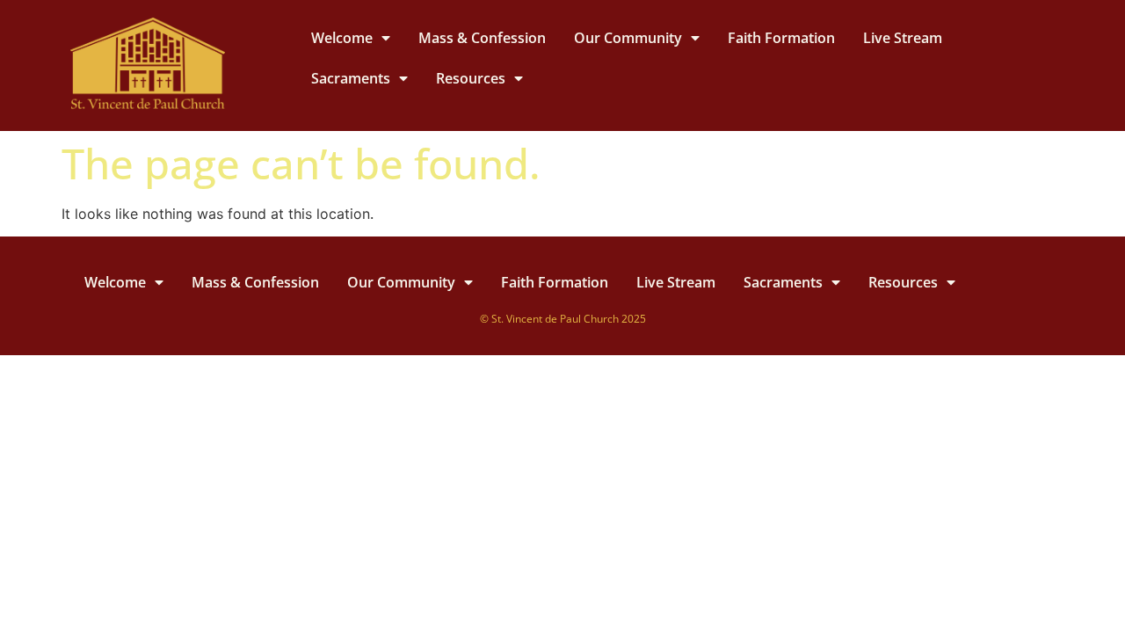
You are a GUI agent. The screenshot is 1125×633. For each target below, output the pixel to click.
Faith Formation (781, 37)
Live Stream (902, 37)
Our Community (628, 37)
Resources (470, 78)
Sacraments (350, 78)
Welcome (342, 37)
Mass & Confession (482, 37)
